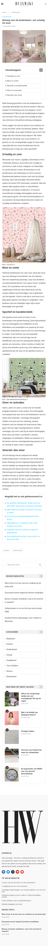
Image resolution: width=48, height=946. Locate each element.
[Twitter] (8, 872)
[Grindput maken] (12, 737)
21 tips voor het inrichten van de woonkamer (18, 882)
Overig (9, 655)
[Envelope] (22, 872)
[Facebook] (3, 872)
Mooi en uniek (12, 81)
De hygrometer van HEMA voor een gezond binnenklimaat (31, 771)
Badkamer (11, 639)
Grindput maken (27, 731)
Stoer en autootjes (14, 90)
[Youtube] (17, 872)
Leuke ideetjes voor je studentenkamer (16, 900)
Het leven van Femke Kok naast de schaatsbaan (31, 751)
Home (4, 12)
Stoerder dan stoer (14, 95)
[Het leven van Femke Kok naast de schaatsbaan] (12, 756)
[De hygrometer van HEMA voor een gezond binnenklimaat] (12, 774)
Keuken (10, 644)
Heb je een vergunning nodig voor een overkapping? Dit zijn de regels (31, 697)
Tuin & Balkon (12, 666)
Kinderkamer (16, 12)
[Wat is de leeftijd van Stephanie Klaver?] (12, 718)
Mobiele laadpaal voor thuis (12, 904)
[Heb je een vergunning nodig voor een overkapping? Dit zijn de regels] (12, 699)
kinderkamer (17, 550)
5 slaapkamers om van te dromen (14, 886)
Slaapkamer (12, 660)
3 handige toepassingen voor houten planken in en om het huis (23, 890)
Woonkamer (12, 676)
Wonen (9, 671)
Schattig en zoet (13, 76)
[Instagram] (13, 872)
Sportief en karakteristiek (17, 86)
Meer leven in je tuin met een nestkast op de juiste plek (24, 914)
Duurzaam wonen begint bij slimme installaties (24, 593)
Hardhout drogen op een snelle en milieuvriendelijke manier (21, 896)
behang (6, 550)
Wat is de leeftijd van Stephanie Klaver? (29, 713)
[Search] (46, 4)
